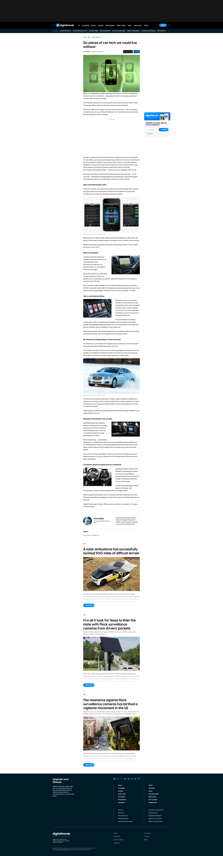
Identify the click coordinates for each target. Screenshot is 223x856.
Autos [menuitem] (130, 25)
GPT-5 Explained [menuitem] (161, 31)
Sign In (163, 25)
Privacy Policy (150, 133)
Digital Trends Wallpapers (155, 815)
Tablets (151, 785)
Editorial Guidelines (123, 818)
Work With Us (117, 836)
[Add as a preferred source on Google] (128, 51)
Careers (115, 833)
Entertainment (122, 800)
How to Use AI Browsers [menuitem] (119, 31)
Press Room (147, 836)
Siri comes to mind (129, 308)
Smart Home (121, 797)
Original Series (153, 802)
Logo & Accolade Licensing (125, 821)
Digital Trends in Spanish (155, 818)
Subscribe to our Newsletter (156, 810)
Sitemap (146, 839)
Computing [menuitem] (85, 25)
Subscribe (163, 130)
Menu (53, 25)
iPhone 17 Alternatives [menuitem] (133, 31)
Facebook (114, 779)
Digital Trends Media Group (62, 849)
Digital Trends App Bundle (155, 821)
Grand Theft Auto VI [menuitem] (65, 31)
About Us (120, 810)
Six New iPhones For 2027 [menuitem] (80, 31)
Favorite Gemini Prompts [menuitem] (148, 31)
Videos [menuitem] (146, 25)
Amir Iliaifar (88, 51)
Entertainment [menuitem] (110, 25)
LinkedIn (135, 779)
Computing (121, 788)
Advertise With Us (123, 815)
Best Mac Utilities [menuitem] (93, 31)
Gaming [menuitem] (100, 25)
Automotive (121, 802)
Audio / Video (122, 794)
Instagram (118, 779)
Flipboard (139, 779)
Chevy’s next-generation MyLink (94, 324)
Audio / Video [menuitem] (121, 25)
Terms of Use (117, 842)
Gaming (120, 791)
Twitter (121, 779)
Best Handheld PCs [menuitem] (105, 31)
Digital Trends (62, 27)
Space (150, 791)
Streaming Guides (154, 794)
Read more (88, 605)
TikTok (128, 779)
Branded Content (153, 812)
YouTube (125, 779)
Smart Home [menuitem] (138, 25)
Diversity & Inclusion (118, 839)
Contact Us (121, 812)
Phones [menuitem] (93, 25)
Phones (120, 785)
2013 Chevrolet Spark (125, 485)
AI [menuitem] (79, 25)
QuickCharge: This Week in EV (91, 535)
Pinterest (132, 779)
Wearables (152, 788)
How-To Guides (153, 800)
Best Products (152, 797)
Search (169, 25)
